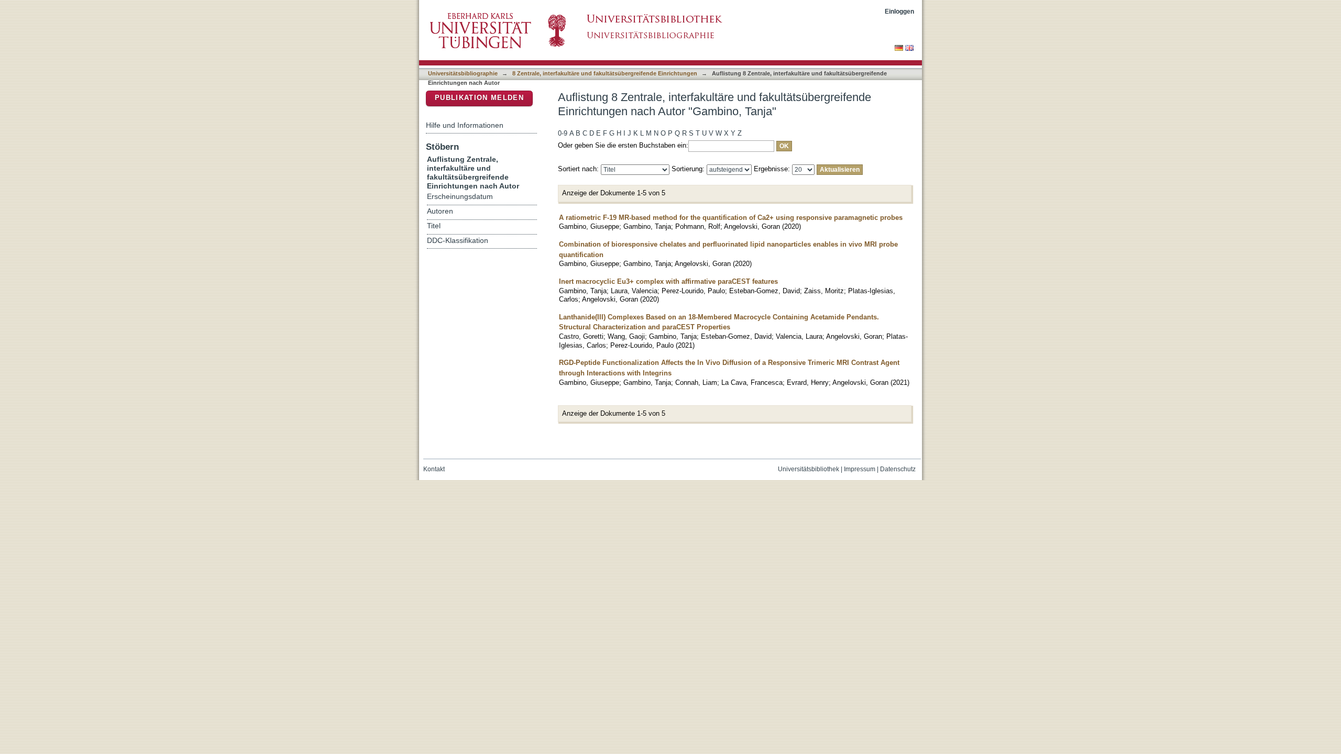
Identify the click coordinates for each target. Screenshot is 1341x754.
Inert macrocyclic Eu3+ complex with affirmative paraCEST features (668, 281)
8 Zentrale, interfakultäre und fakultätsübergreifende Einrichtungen (604, 73)
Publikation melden (479, 98)
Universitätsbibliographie (463, 73)
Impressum (859, 469)
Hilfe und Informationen (464, 125)
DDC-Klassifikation (457, 241)
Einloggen (899, 11)
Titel (434, 226)
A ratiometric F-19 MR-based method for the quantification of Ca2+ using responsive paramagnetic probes (731, 217)
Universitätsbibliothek (808, 469)
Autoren (440, 211)
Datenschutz (898, 469)
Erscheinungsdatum (460, 197)
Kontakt (434, 469)
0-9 (562, 133)
